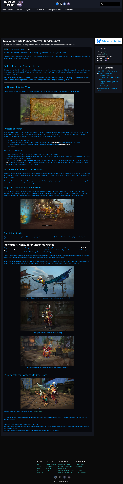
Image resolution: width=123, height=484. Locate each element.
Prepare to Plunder (106, 75)
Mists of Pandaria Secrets (65, 472)
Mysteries (29, 10)
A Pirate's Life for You (105, 73)
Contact (48, 470)
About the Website (51, 464)
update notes (38, 412)
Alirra (105, 54)
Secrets (10, 10)
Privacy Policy (49, 466)
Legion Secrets (62, 468)
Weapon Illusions (81, 472)
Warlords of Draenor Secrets (66, 470)
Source (29, 49)
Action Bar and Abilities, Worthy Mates (109, 78)
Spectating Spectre (106, 86)
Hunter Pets (69, 10)
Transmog (79, 470)
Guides (19, 10)
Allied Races (40, 10)
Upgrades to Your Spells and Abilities (108, 83)
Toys (77, 468)
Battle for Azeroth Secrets (65, 466)
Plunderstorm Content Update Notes (107, 89)
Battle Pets (79, 466)
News (106, 52)
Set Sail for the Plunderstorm (107, 71)
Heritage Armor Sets (54, 10)
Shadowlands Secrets (64, 464)
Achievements (80, 464)
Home (4, 10)
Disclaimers (49, 468)
